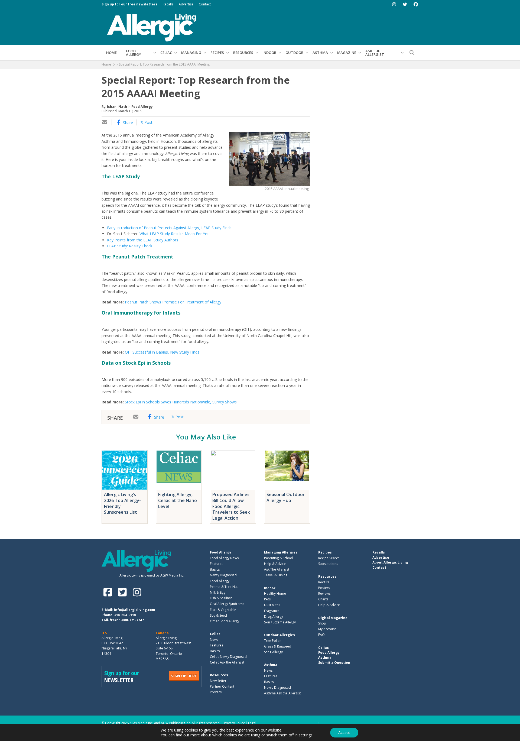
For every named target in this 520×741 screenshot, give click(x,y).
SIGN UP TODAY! (260, 413)
